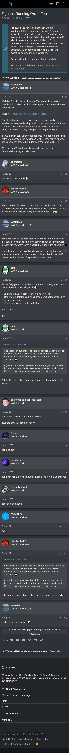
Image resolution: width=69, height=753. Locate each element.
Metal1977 (16, 514)
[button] (5, 4)
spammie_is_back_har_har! (26, 399)
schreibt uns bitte (48, 59)
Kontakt (5, 706)
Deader (15, 433)
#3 (66, 201)
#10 (65, 499)
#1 (66, 97)
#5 (66, 280)
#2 (66, 174)
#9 (66, 472)
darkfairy (16, 460)
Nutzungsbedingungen (23, 739)
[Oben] (33, 743)
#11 (65, 526)
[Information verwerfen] (63, 28)
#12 (65, 553)
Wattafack (9, 18)
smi (13, 267)
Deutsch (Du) (38, 734)
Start (27, 744)
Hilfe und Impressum (13, 744)
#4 (66, 234)
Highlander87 (18, 188)
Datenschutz (43, 739)
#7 (66, 412)
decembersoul (19, 487)
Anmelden (7, 719)
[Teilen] (62, 96)
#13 (65, 617)
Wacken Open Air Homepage (16, 695)
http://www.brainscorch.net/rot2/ (30, 113)
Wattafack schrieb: (13, 344)
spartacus (16, 161)
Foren (4, 700)
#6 (66, 338)
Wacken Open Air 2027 (14, 734)
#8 (66, 445)
